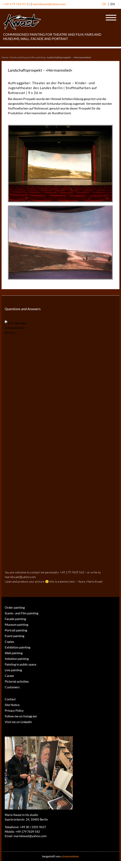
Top (113, 853)
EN (112, 4)
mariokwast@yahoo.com (49, 4)
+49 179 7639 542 (27, 831)
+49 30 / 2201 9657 (33, 827)
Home (5, 57)
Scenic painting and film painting (27, 57)
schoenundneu (70, 856)
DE (104, 4)
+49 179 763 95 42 (16, 4)
